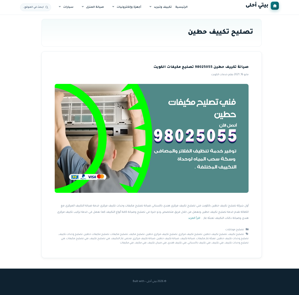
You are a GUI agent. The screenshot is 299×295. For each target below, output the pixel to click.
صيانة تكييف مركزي (144, 238)
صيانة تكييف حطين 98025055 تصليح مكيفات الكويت (200, 67)
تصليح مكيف (137, 234)
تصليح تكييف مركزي (190, 234)
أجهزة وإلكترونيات (129, 7)
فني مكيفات (126, 243)
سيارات (68, 7)
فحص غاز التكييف (121, 238)
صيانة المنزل (95, 7)
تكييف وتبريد (163, 7)
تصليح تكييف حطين (215, 234)
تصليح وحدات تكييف (71, 234)
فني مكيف (140, 243)
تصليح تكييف (236, 234)
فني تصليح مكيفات (77, 238)
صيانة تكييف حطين (167, 238)
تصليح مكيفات (119, 234)
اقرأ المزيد (194, 218)
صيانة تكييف (187, 238)
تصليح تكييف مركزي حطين (161, 234)
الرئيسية (181, 7)
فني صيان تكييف (156, 243)
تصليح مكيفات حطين (96, 234)
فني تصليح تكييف (99, 238)
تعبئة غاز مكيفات (205, 238)
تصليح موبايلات (234, 229)
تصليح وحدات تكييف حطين (232, 238)
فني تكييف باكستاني (199, 243)
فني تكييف (217, 243)
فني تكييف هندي (177, 243)
